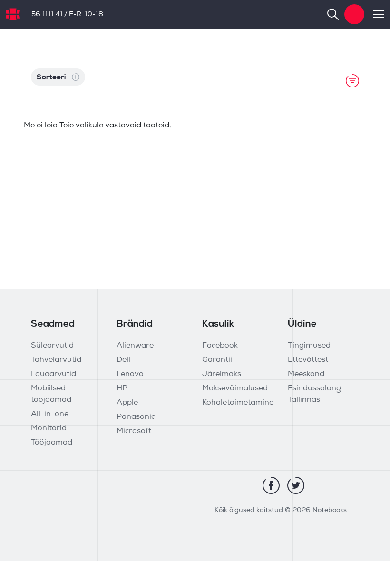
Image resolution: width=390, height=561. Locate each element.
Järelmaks (221, 374)
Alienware (135, 345)
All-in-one (49, 414)
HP (122, 388)
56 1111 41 (47, 14)
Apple (127, 402)
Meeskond (306, 374)
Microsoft (134, 431)
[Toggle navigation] (374, 14)
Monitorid (49, 428)
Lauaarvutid (53, 374)
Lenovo (130, 374)
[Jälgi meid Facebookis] (271, 485)
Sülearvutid (52, 345)
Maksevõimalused (235, 388)
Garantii (217, 360)
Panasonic (136, 417)
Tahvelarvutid (56, 360)
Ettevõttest (308, 360)
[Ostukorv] (354, 14)
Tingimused (309, 345)
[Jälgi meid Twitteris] (295, 485)
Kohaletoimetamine (237, 402)
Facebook (220, 345)
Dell (123, 360)
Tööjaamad (51, 442)
